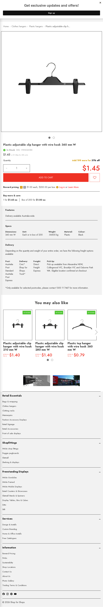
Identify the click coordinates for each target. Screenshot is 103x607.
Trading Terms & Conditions (14, 585)
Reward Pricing (8, 553)
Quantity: (7, 160)
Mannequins (7, 415)
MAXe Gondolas (9, 477)
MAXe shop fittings (10, 448)
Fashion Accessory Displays (14, 419)
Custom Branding (9, 529)
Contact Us (7, 571)
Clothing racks (8, 410)
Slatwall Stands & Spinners (13, 495)
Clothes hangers (9, 406)
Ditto (4, 504)
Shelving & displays (10, 462)
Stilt (3, 509)
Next (96, 332)
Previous (3, 332)
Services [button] (7, 518)
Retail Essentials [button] (12, 395)
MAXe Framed (8, 482)
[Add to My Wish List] (95, 177)
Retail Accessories (10, 428)
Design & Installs (9, 524)
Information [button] (9, 547)
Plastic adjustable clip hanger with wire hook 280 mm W (49, 346)
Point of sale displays (11, 433)
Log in (62, 187)
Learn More (73, 187)
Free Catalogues (9, 538)
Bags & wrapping (9, 401)
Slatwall (5, 457)
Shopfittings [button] (9, 443)
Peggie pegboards (10, 453)
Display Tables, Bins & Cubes (15, 500)
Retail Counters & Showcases (14, 491)
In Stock (11, 150)
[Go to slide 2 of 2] (54, 138)
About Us (6, 576)
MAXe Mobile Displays (12, 486)
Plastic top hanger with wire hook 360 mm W (80, 346)
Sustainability (7, 562)
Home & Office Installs (12, 533)
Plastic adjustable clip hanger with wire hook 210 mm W (17, 346)
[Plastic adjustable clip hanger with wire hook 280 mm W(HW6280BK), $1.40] (50, 325)
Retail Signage (8, 424)
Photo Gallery (8, 580)
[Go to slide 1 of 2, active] (49, 138)
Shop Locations (9, 567)
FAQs (4, 558)
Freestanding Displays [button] (15, 471)
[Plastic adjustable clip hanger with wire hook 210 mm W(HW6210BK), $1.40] (18, 325)
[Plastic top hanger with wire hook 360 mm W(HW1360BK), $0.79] (82, 325)
